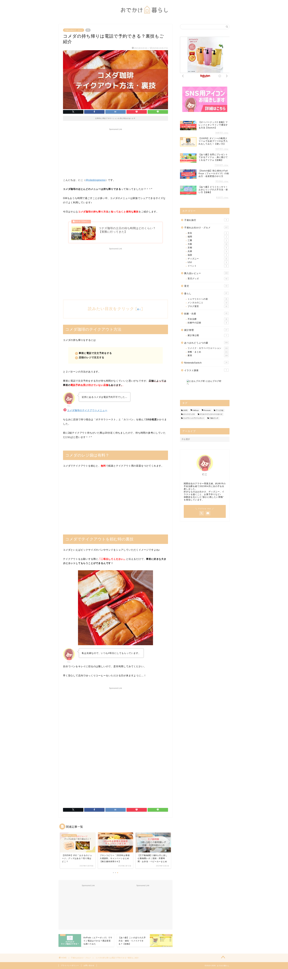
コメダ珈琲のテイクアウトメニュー (87, 410)
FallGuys (196, 410)
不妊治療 (207, 319)
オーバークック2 (189, 414)
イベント (207, 266)
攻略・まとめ (208, 352)
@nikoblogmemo (95, 180)
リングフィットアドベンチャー (193, 418)
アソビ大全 (219, 410)
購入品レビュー (206, 273)
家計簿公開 (207, 335)
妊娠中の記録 (207, 323)
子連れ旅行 (205, 220)
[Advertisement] (115, 153)
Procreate (207, 410)
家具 (208, 355)
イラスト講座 (205, 370)
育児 (205, 286)
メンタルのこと (207, 302)
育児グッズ (207, 278)
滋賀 (207, 255)
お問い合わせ (89, 965)
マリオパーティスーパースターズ (211, 414)
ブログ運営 (207, 306)
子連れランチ (213, 418)
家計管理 (205, 330)
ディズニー (207, 259)
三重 (207, 240)
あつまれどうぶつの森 (206, 342)
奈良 (207, 233)
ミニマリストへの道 (207, 299)
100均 (185, 410)
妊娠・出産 (205, 313)
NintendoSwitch (205, 362)
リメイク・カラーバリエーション (208, 348)
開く (139, 309)
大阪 (207, 244)
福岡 (207, 237)
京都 (207, 247)
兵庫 (207, 251)
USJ (207, 262)
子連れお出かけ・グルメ (73, 30)
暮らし (205, 293)
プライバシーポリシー (70, 965)
